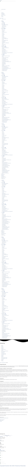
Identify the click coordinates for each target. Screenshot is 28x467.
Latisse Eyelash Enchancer (5, 112)
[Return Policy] (0, 449)
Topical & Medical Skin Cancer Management (7, 52)
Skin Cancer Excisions (4, 102)
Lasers (3, 39)
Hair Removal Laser (4, 121)
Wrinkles (3, 45)
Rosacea (3, 88)
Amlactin (3, 106)
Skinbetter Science (4, 70)
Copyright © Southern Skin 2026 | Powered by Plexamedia (12, 465)
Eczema (3, 36)
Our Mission (3, 22)
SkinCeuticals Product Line (5, 229)
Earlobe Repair (4, 63)
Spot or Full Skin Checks (5, 38)
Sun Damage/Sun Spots (5, 40)
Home (0, 362)
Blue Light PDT (4, 101)
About (2, 21)
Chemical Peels (4, 58)
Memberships (3, 62)
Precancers (3, 30)
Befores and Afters (4, 98)
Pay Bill (2, 20)
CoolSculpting (4, 111)
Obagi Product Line (4, 169)
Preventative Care (4, 53)
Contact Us (2, 234)
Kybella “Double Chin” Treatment (6, 107)
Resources (3, 27)
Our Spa (2, 173)
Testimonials (2, 176)
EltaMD (3, 116)
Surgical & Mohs (3, 97)
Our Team (3, 74)
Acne (2, 29)
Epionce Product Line (4, 66)
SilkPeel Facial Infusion (5, 120)
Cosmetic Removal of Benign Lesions (6, 61)
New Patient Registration (5, 24)
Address (1, 436)
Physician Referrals (3, 79)
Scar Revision (3, 49)
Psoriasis (3, 85)
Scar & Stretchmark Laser (5, 67)
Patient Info (2, 75)
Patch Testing (4, 44)
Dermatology (3, 80)
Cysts (3, 84)
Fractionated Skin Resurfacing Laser (6, 68)
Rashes (3, 35)
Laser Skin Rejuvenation (5, 59)
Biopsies (3, 31)
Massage (2, 175)
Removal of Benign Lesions (5, 47)
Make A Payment (4, 184)
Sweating (3, 93)
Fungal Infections (4, 89)
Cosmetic (2, 54)
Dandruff (3, 34)
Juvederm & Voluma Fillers (5, 57)
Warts (3, 43)
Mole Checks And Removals (5, 94)
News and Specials (3, 233)
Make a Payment (4, 26)
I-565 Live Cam (3, 178)
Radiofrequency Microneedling (5, 65)
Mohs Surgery (4, 103)
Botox (3, 56)
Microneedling (4, 115)
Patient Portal (3, 25)
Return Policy (2, 450)
